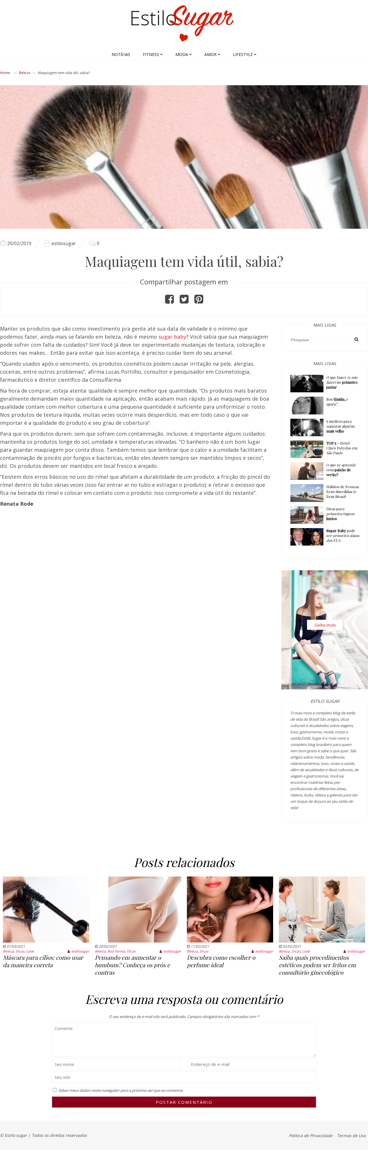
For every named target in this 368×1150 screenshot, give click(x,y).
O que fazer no (342, 382)
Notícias (121, 54)
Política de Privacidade (310, 1135)
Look (30, 951)
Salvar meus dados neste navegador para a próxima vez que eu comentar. (121, 1090)
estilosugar (63, 243)
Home (5, 72)
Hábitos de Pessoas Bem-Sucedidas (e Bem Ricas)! (342, 491)
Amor (210, 54)
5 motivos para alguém (340, 426)
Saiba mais (325, 625)
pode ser (342, 535)
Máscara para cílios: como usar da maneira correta (43, 961)
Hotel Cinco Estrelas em (341, 448)
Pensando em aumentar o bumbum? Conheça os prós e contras (132, 964)
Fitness (151, 54)
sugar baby (172, 336)
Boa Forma (116, 951)
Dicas (20, 951)
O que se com (341, 469)
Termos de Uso (351, 1135)
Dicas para (340, 513)
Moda (181, 54)
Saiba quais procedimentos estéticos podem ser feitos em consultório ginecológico (317, 964)
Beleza (24, 72)
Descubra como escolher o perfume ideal (221, 961)
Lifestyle (243, 54)
